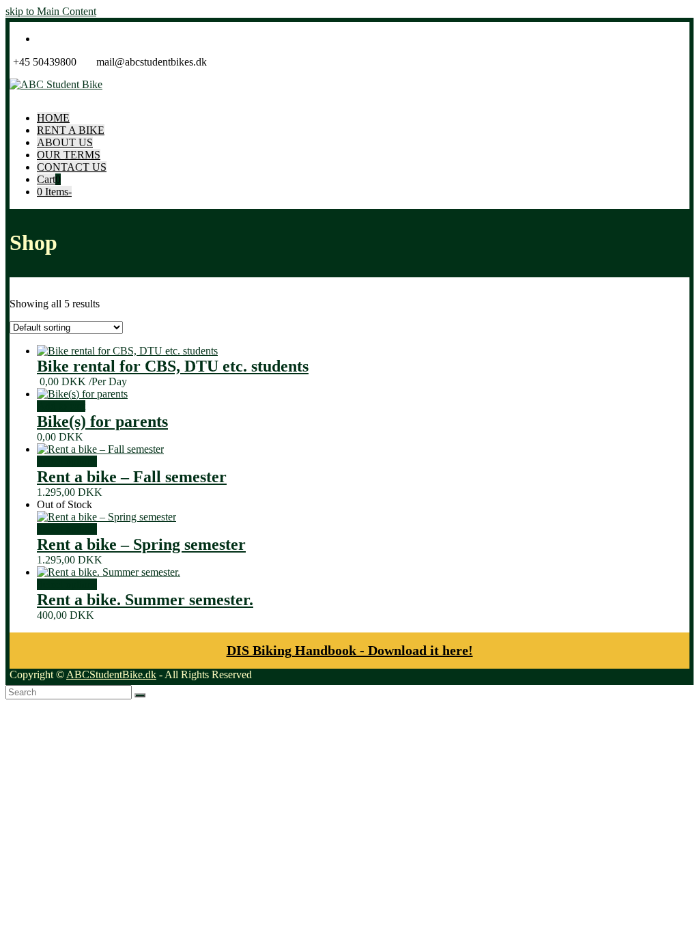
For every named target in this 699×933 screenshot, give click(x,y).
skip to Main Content (50, 11)
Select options (67, 461)
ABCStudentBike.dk (111, 674)
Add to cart (61, 406)
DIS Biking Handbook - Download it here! (350, 650)
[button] (49, 179)
